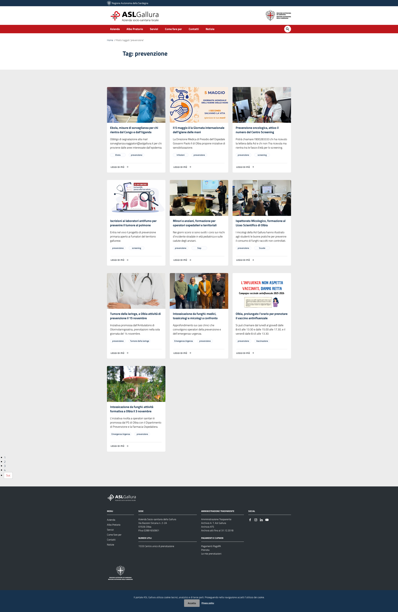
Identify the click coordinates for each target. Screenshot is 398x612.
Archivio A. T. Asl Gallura (213, 523)
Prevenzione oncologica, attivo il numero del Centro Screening (257, 129)
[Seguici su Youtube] (267, 519)
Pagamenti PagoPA (211, 546)
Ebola (117, 154)
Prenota (205, 550)
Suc (8, 475)
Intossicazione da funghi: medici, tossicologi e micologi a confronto (195, 315)
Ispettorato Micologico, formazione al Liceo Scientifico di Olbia (260, 223)
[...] (123, 497)
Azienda (115, 29)
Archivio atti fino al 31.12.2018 (217, 530)
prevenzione (136, 154)
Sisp (199, 248)
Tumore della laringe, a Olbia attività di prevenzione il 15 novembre (135, 315)
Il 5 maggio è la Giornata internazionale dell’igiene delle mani (198, 129)
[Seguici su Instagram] (256, 519)
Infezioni (181, 154)
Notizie (210, 29)
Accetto (192, 603)
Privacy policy (207, 603)
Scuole (262, 248)
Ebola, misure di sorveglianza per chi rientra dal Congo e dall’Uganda (134, 129)
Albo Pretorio (135, 29)
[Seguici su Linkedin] (261, 519)
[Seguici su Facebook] (250, 519)
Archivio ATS (207, 527)
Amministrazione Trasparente (216, 519)
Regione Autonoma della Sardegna (130, 3)
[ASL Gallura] (109, 3)
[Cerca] (287, 29)
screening (262, 154)
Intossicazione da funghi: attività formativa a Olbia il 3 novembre (131, 409)
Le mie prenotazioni (211, 553)
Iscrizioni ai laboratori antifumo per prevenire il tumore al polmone (133, 223)
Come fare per (173, 29)
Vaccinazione (262, 341)
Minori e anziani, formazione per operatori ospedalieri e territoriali (195, 223)
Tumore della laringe (139, 341)
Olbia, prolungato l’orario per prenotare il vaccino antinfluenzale (261, 315)
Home (110, 40)
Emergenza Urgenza (183, 341)
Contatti (194, 29)
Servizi (154, 29)
